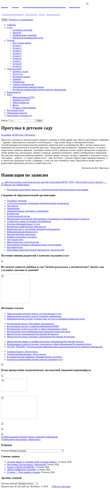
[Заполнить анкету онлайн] (2, 261)
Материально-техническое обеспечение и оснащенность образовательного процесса (48, 219)
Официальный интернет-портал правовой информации (34, 316)
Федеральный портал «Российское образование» (30, 323)
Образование (13, 208)
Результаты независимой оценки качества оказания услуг (35, 359)
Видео (16, 105)
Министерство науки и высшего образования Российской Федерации (41, 336)
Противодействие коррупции (21, 234)
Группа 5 (17, 56)
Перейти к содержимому (21, 19)
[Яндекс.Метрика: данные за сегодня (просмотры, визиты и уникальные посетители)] (61, 486)
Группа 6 (17, 58)
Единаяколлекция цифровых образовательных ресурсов (34, 357)
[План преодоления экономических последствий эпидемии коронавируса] (2, 376)
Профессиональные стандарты (22, 237)
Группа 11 (21, 135)
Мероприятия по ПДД (23, 97)
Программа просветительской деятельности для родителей (35, 250)
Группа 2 (17, 48)
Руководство (13, 213)
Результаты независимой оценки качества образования (39, 89)
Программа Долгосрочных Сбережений (26, 464)
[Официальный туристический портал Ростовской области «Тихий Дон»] (2, 434)
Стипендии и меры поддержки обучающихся (29, 221)
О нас (9, 27)
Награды (17, 32)
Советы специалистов (23, 84)
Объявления (18, 82)
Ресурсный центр (15, 110)
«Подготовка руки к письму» (91, 182)
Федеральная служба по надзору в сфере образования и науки (37, 329)
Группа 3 (17, 51)
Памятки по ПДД (21, 100)
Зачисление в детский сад (19, 115)
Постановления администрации (28, 87)
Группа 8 (17, 63)
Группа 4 (17, 53)
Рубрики (5, 450)
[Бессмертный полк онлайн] (2, 364)
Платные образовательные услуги (23, 224)
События (11, 25)
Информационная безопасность (22, 232)
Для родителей (14, 69)
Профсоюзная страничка (25, 35)
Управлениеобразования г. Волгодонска (26, 354)
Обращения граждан (17, 113)
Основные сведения (22, 30)
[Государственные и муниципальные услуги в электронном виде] (2, 424)
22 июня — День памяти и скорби (23, 472)
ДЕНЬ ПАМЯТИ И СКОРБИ (21, 469)
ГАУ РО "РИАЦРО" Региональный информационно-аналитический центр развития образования (54, 347)
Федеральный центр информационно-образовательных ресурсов (38, 331)
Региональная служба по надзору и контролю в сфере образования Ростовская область (49, 344)
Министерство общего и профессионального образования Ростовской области (45, 341)
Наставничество (15, 247)
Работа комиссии (21, 102)
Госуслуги (18, 74)
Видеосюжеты (14, 92)
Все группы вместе (22, 43)
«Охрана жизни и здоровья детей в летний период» (32, 462)
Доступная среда (15, 239)
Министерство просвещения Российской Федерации (32, 334)
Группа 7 (17, 61)
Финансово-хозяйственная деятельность (26, 226)
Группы (10, 40)
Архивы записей (9, 483)
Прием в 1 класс (21, 71)
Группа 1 (17, 45)
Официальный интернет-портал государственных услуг (34, 313)
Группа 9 (17, 66)
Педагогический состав (18, 216)
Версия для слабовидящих (16, 184)
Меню (4, 20)
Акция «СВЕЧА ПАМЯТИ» (21, 467)
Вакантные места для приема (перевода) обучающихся (33, 229)
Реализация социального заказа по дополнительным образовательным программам (47, 189)
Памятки (17, 79)
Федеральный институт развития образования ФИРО (33, 326)
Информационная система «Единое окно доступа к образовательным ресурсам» (46, 319)
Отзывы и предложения (24, 107)
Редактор (30, 135)
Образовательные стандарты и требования (27, 211)
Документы (12, 206)
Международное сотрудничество (23, 242)
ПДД (9, 95)
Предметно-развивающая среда (28, 38)
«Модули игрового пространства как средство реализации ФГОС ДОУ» (37, 182)
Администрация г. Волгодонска (22, 351)
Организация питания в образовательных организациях (34, 244)
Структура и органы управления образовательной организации (38, 203)
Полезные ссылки (21, 76)
